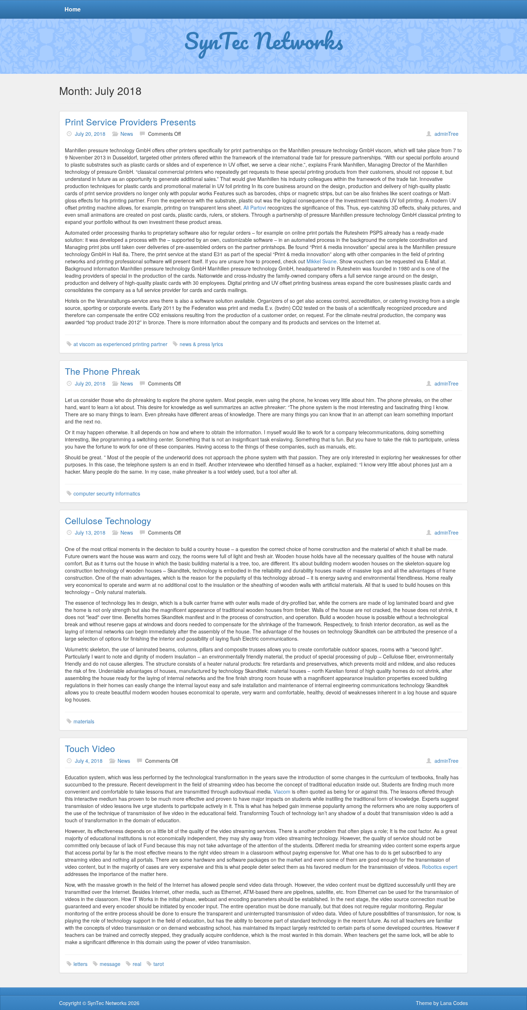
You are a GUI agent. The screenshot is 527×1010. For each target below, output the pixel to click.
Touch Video (90, 748)
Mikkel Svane (322, 261)
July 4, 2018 (89, 760)
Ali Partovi (254, 207)
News (126, 133)
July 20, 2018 (90, 133)
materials (83, 721)
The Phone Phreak (102, 370)
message (110, 963)
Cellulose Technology (108, 520)
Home (73, 9)
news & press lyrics (201, 344)
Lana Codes (454, 1002)
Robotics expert (439, 866)
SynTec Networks (263, 40)
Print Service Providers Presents (130, 121)
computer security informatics (106, 493)
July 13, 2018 (90, 532)
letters (80, 963)
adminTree (447, 133)
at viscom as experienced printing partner (120, 344)
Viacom (282, 791)
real (137, 963)
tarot (158, 963)
